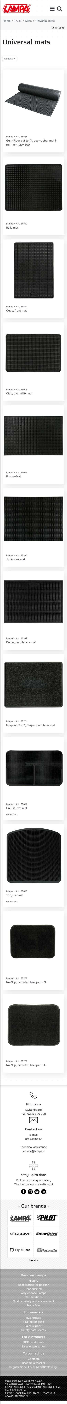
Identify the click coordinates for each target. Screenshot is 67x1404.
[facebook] (23, 1193)
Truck (17, 20)
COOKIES (20, 1393)
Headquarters (33, 1289)
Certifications (33, 1297)
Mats (28, 20)
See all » (33, 1260)
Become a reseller (33, 1363)
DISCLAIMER (33, 1393)
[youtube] (37, 1193)
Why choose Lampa (33, 1293)
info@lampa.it (33, 1138)
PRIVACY (9, 1393)
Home (6, 20)
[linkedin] (43, 1193)
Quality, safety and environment (33, 1301)
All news (8, 58)
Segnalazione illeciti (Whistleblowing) (33, 1367)
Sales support (34, 1326)
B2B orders (33, 1317)
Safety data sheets (33, 1330)
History (33, 1280)
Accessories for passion (33, 1284)
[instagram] (30, 1193)
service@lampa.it (34, 1151)
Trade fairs (34, 1305)
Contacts (34, 1358)
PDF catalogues (33, 1321)
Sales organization (33, 1346)
